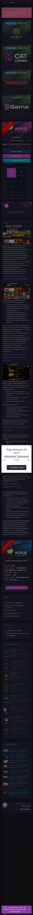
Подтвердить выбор (16, 467)
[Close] (29, 909)
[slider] (17, 456)
